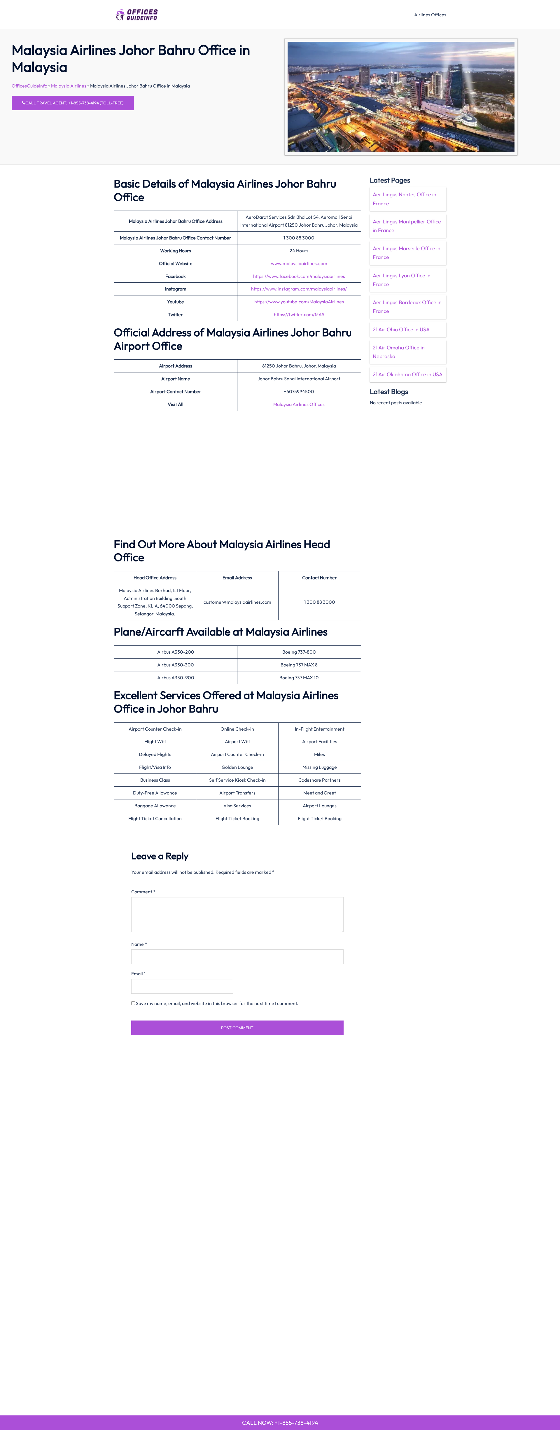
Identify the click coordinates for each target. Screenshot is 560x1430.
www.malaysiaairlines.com (299, 263)
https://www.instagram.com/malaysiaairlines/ (299, 289)
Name (139, 944)
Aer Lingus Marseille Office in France (406, 252)
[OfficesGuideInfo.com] (137, 14)
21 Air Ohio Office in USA (401, 329)
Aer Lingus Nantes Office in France (404, 198)
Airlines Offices (430, 14)
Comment (143, 892)
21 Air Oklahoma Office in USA (408, 374)
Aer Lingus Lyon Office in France (401, 280)
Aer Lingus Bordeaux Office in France (407, 306)
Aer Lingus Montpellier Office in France (407, 226)
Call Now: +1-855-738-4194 (280, 1422)
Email (138, 973)
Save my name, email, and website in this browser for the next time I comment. (217, 1003)
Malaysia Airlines (68, 86)
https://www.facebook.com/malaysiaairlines (299, 276)
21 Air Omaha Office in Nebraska (399, 352)
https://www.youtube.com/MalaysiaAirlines (299, 301)
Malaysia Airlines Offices (299, 404)
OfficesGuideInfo (29, 86)
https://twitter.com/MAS (299, 314)
